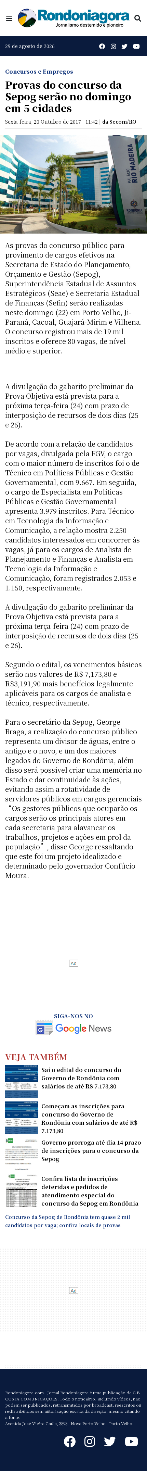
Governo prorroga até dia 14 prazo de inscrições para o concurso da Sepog (91, 1150)
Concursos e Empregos (39, 71)
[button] (9, 18)
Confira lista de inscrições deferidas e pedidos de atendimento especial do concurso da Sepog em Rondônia (89, 1191)
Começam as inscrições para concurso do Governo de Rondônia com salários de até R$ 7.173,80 (89, 1118)
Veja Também (36, 1056)
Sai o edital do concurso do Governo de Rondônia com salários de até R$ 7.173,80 (81, 1078)
